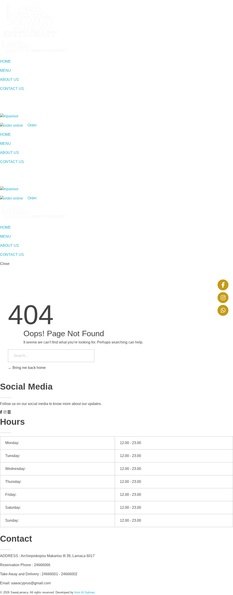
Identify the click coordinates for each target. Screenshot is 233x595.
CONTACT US (12, 89)
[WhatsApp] (223, 310)
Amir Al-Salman (84, 592)
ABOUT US (9, 79)
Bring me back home (29, 368)
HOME (5, 61)
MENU (5, 70)
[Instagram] (223, 297)
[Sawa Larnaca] (33, 46)
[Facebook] (223, 284)
